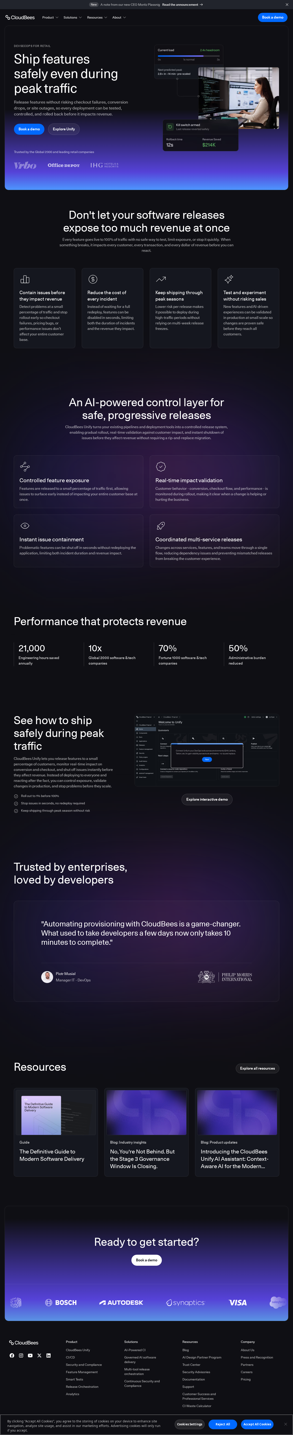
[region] (146, 1424)
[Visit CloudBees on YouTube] (30, 1355)
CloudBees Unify (78, 1350)
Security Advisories (196, 1372)
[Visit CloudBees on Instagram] (21, 1355)
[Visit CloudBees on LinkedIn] (48, 1355)
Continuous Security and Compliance (142, 1383)
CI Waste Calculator (196, 1406)
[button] (51, 17)
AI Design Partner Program (201, 1357)
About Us (247, 1350)
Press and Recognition (257, 1357)
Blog (185, 1350)
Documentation (193, 1379)
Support (188, 1386)
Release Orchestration (82, 1386)
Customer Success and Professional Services (199, 1396)
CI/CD (70, 1357)
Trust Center (191, 1365)
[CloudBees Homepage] (23, 1342)
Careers (246, 1372)
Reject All (223, 1424)
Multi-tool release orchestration (137, 1371)
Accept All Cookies (257, 1424)
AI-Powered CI (135, 1350)
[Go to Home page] (20, 17)
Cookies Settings (189, 1424)
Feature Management (82, 1372)
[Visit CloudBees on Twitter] (39, 1355)
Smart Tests (74, 1379)
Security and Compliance (84, 1365)
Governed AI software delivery (140, 1360)
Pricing (246, 1379)
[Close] (286, 1424)
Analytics (72, 1394)
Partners (247, 1365)
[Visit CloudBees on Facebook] (12, 1355)
